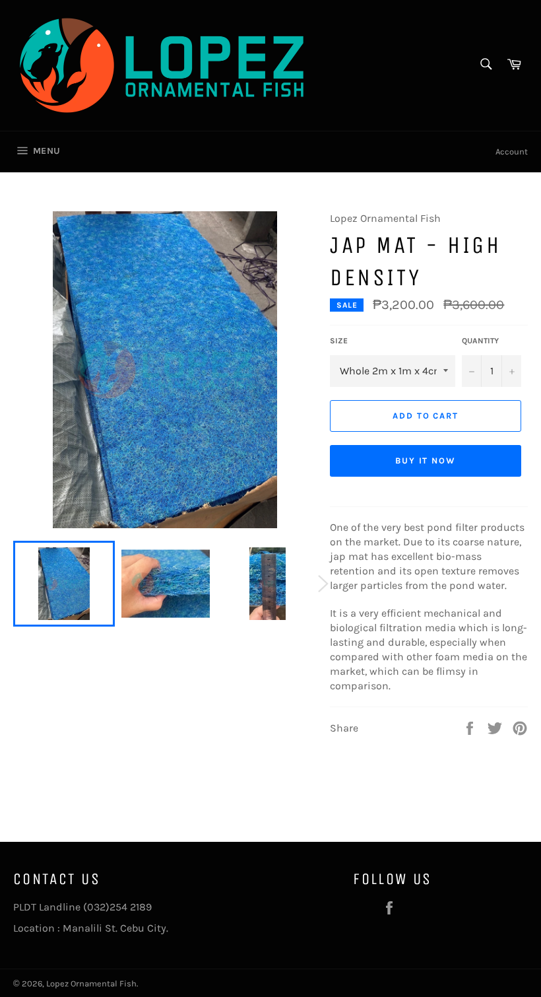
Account (511, 151)
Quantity (480, 340)
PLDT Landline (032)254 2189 (82, 907)
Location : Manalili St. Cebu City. (90, 928)
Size (339, 340)
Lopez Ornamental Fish (91, 983)
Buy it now (426, 460)
